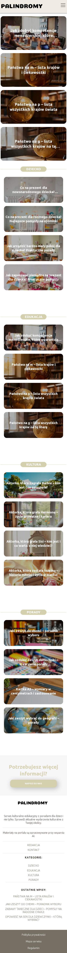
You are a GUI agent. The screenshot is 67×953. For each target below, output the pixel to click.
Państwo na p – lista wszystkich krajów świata (33, 107)
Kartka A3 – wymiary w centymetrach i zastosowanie (33, 691)
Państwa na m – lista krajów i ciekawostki (33, 70)
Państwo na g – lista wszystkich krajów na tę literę (33, 144)
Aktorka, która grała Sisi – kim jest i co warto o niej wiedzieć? (33, 543)
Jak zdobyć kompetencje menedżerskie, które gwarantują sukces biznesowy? (34, 33)
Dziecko (33, 169)
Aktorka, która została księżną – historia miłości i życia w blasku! (33, 573)
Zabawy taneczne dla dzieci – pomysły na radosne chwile (33, 910)
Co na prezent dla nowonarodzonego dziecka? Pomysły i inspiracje (33, 190)
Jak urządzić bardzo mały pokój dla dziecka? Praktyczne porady (33, 248)
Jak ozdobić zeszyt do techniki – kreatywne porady (33, 662)
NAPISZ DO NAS (33, 783)
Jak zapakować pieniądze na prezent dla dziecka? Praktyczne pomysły (33, 277)
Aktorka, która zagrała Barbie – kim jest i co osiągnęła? (33, 485)
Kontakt (33, 849)
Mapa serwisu (33, 941)
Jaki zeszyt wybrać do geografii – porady (33, 720)
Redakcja (33, 845)
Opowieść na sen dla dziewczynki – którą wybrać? (33, 918)
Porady (33, 612)
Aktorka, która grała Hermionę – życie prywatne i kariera (33, 514)
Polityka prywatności (33, 934)
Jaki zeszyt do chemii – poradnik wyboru (33, 633)
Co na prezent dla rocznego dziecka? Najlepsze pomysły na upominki (33, 219)
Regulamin (33, 948)
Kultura (33, 464)
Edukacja (33, 317)
